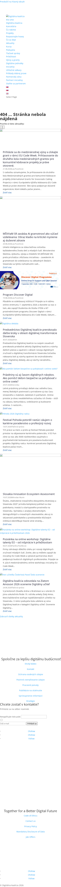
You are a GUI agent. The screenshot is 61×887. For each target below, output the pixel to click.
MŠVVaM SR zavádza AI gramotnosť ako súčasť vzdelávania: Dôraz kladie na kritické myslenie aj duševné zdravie (30, 237)
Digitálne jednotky (14, 63)
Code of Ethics (30, 815)
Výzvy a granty (13, 60)
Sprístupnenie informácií (30, 695)
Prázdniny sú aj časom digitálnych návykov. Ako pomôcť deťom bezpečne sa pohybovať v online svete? (29, 378)
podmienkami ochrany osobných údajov (33, 720)
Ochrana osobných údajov (30, 674)
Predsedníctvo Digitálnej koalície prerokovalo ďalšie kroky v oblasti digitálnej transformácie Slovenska (30, 333)
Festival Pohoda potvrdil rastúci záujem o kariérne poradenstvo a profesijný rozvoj (27, 421)
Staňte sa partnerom (16, 83)
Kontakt (30, 669)
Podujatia (10, 50)
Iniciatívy (10, 66)
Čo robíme (11, 29)
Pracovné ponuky (30, 685)
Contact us (31, 821)
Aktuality (10, 43)
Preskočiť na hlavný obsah (12, 1)
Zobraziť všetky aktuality (11, 616)
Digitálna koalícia (14, 23)
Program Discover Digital (18, 294)
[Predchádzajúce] (1, 127)
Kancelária (11, 26)
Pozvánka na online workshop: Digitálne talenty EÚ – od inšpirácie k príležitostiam (27, 540)
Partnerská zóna (13, 76)
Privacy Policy (30, 826)
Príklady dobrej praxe (16, 73)
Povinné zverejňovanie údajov (30, 679)
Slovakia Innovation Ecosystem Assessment (29, 494)
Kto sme (10, 19)
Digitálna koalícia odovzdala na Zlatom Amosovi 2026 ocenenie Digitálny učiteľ (26, 582)
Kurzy (8, 46)
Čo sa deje (11, 39)
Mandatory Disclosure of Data (30, 831)
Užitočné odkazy (13, 70)
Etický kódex (30, 663)
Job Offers (30, 837)
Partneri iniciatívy (14, 80)
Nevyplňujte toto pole (10, 716)
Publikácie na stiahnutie (30, 690)
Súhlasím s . (28, 720)
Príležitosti (11, 56)
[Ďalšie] (3, 127)
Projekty (10, 33)
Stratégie (30, 701)
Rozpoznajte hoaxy (15, 36)
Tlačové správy (13, 53)
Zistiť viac (7, 192)
